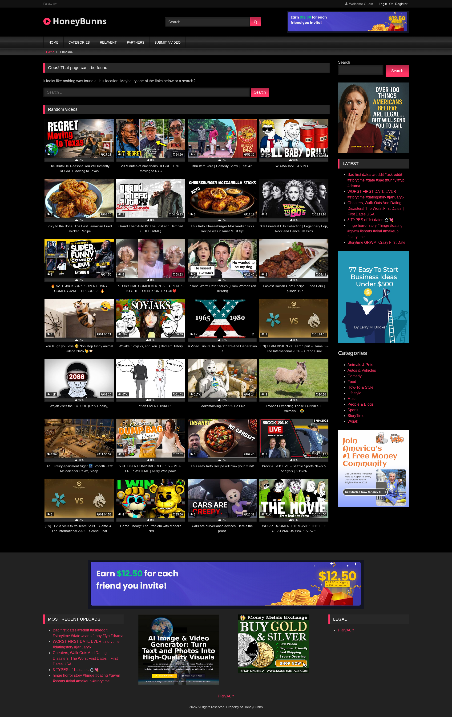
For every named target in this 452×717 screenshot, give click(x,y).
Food (351, 382)
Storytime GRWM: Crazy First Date (376, 242)
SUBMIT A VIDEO (167, 42)
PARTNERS (135, 42)
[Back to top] (437, 703)
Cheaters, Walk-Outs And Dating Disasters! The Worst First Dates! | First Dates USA (375, 208)
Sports (352, 410)
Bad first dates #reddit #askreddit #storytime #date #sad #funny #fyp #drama (375, 180)
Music (352, 399)
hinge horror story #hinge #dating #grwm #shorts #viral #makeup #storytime (375, 231)
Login (383, 4)
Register (401, 4)
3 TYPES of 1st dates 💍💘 (370, 220)
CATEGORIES (79, 42)
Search (344, 62)
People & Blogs (360, 404)
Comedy (354, 376)
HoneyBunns (79, 21)
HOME (53, 42)
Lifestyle (354, 393)
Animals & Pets (360, 365)
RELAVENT (108, 42)
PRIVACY (346, 630)
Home (50, 52)
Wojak (352, 421)
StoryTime (355, 416)
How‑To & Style (360, 387)
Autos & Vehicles (361, 370)
